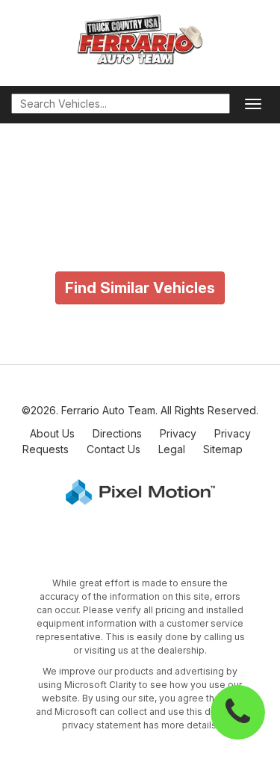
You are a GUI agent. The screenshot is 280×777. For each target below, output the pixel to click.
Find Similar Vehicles (140, 288)
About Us (52, 433)
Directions (117, 433)
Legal (171, 449)
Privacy (178, 433)
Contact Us (113, 449)
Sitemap (223, 449)
